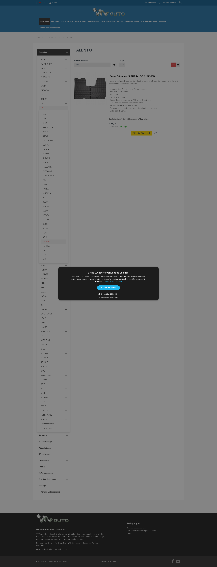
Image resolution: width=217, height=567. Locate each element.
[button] (108, 294)
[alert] (108, 283)
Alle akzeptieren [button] (108, 288)
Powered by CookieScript (108, 297)
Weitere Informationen (113, 282)
